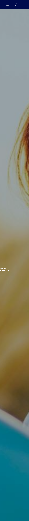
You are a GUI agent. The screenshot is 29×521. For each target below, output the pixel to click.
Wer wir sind (16, 3)
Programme (16, 5)
